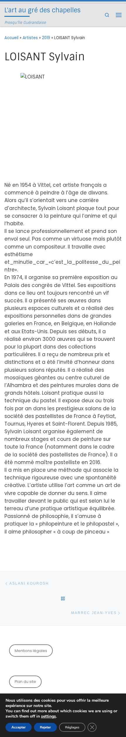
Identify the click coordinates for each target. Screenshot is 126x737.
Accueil (11, 38)
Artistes (30, 38)
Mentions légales (31, 650)
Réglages (72, 727)
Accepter (18, 727)
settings (48, 716)
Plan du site (25, 681)
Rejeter (45, 727)
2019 (46, 38)
